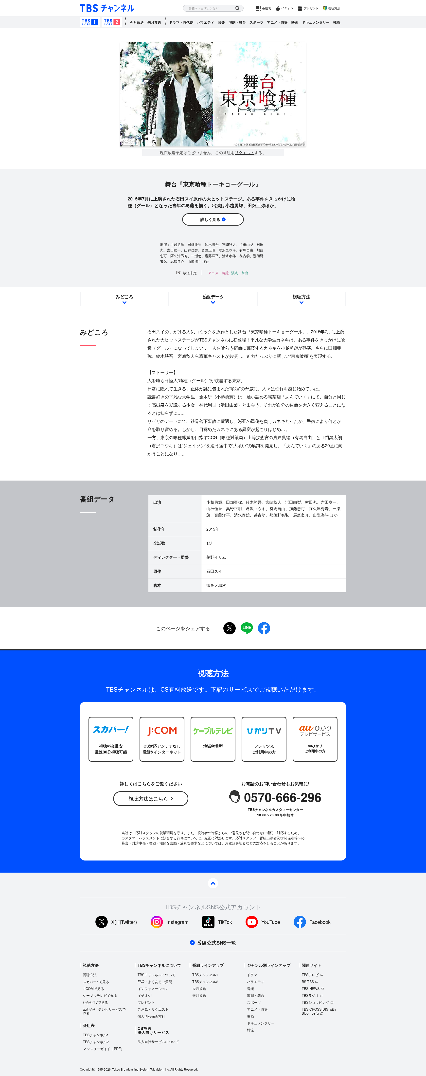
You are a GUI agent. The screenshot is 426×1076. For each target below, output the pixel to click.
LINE (247, 628)
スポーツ (256, 22)
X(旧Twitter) (124, 921)
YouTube (270, 921)
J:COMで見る (93, 988)
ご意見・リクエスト (153, 1009)
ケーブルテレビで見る (100, 995)
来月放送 (154, 22)
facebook (264, 628)
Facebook (320, 921)
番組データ (213, 296)
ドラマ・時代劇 (181, 22)
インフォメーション (153, 988)
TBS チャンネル (107, 8)
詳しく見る (210, 219)
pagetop (213, 883)
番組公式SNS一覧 (216, 942)
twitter (229, 628)
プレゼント (311, 8)
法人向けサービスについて (158, 1041)
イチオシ (287, 8)
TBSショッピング (315, 1002)
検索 (237, 8)
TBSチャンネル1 (90, 22)
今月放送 (137, 22)
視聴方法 (334, 8)
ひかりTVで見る (95, 1002)
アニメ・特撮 (277, 22)
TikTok (225, 921)
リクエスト (244, 153)
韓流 (336, 22)
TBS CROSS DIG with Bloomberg (319, 1011)
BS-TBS (308, 981)
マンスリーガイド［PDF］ (103, 1048)
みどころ (124, 296)
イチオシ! (145, 995)
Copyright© (87, 1069)
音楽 (221, 22)
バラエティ (205, 22)
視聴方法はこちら (148, 798)
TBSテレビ (310, 974)
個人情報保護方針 (151, 1016)
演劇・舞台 (237, 22)
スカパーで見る (96, 981)
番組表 (266, 8)
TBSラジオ (310, 995)
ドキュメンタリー (316, 22)
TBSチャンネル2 (112, 22)
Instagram (177, 921)
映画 (294, 22)
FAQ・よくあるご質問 (155, 981)
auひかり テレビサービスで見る (104, 1011)
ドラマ (252, 974)
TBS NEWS (311, 988)
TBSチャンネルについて (156, 974)
